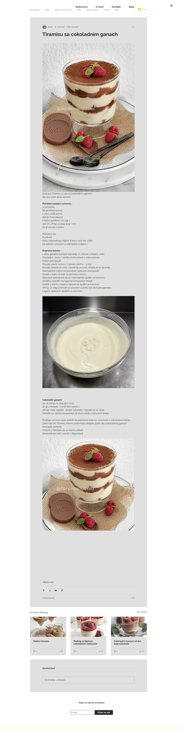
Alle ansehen (142, 612)
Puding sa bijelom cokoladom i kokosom (85, 642)
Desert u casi (48, 582)
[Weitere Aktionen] (133, 26)
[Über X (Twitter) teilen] (50, 590)
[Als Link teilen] (62, 590)
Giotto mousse (41, 641)
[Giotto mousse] (48, 627)
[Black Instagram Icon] (171, 5)
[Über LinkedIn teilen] (56, 590)
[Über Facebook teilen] (43, 590)
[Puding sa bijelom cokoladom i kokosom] (89, 627)
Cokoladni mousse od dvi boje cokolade (127, 642)
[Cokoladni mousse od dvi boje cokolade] (129, 627)
